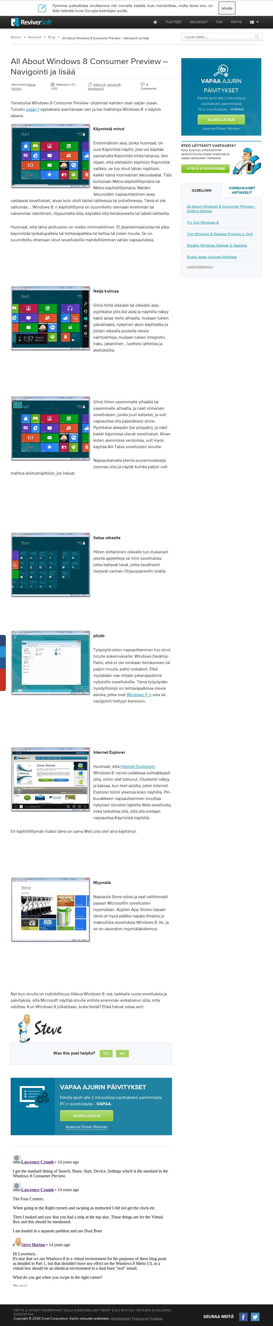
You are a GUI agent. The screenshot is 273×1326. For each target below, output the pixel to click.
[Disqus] (91, 1219)
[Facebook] (243, 1320)
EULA (69, 1310)
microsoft (114, 84)
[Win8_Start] (51, 190)
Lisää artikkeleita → (200, 267)
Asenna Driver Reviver (86, 1126)
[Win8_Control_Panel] (51, 599)
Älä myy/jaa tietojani (132, 1310)
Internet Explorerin (138, 766)
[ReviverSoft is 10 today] (143, 22)
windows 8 (95, 88)
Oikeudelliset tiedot (94, 1310)
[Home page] (155, 22)
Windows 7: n (139, 694)
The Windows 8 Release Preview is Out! (220, 234)
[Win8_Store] (51, 943)
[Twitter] (255, 1320)
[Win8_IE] (51, 813)
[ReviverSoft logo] (31, 22)
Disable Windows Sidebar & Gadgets (217, 245)
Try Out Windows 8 (203, 222)
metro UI (99, 84)
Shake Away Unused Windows (212, 257)
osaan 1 (32, 109)
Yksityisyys (140, 1318)
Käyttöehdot (120, 1318)
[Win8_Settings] (51, 352)
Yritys (19, 1310)
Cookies (156, 1318)
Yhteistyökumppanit (44, 1310)
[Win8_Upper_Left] (51, 462)
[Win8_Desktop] (51, 696)
